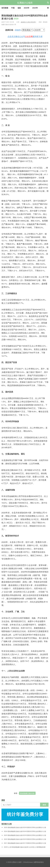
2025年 (26, 8)
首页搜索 (4, 8)
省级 (19, 8)
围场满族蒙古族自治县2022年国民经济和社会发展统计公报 (25, 839)
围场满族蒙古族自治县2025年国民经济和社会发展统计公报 (25, 827)
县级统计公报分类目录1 (28, 22)
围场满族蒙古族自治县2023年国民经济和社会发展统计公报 (25, 835)
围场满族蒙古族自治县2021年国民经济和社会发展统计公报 (25, 843)
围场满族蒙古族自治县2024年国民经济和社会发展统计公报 (25, 831)
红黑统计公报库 (25, 2)
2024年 (35, 8)
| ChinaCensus (28, 862)
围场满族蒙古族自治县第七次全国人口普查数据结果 (25, 847)
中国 (13, 8)
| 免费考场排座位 (38, 862)
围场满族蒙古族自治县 (27, 793)
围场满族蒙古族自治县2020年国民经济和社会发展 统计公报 (24, 17)
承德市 (18, 29)
